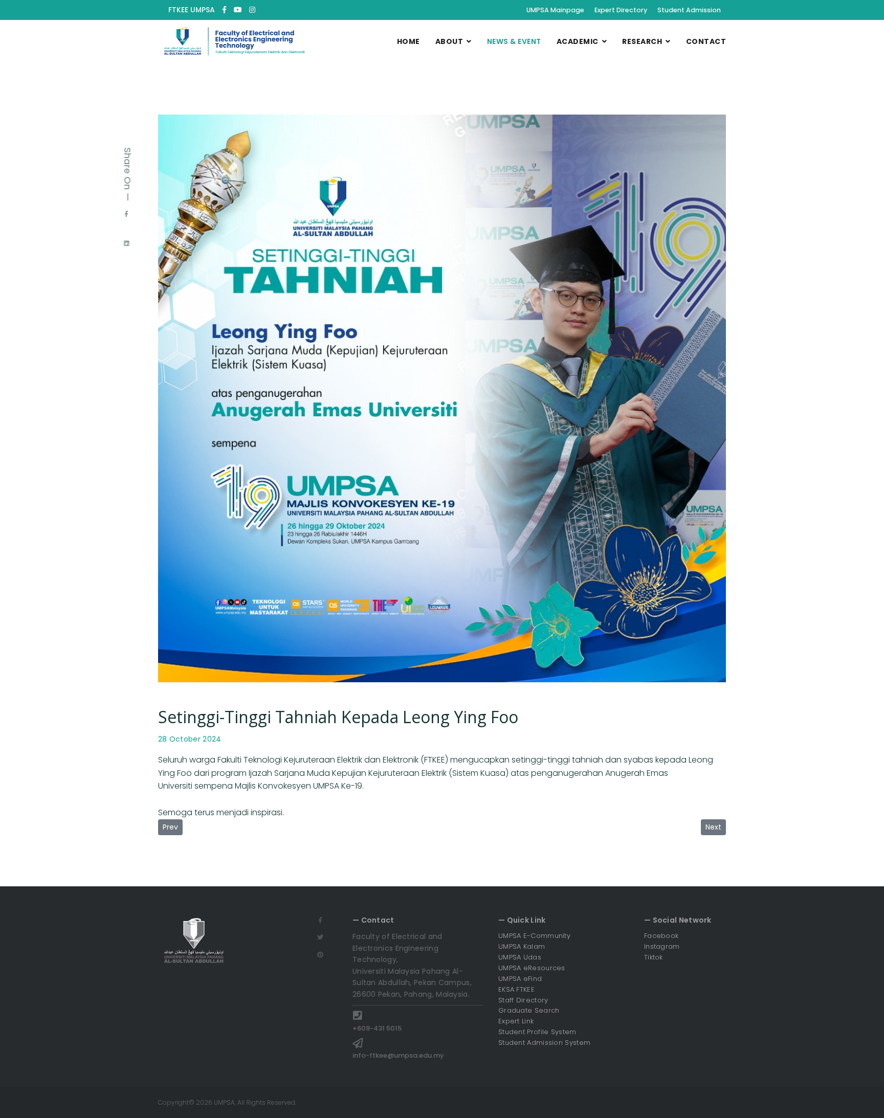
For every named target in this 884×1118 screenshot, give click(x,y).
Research (642, 41)
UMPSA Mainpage (555, 10)
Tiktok (653, 957)
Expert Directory (620, 10)
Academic (578, 41)
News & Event (514, 41)
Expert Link (516, 1021)
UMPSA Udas (519, 957)
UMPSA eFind (520, 978)
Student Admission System (544, 1042)
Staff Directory (523, 1000)
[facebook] (224, 10)
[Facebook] (126, 213)
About (449, 41)
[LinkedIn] (126, 243)
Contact (706, 41)
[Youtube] (238, 10)
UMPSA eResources (531, 968)
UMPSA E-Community (534, 936)
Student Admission (689, 10)
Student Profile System (537, 1032)
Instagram (662, 946)
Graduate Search (529, 1010)
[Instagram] (252, 10)
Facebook (661, 936)
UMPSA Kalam (521, 946)
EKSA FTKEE (516, 989)
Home (408, 41)
